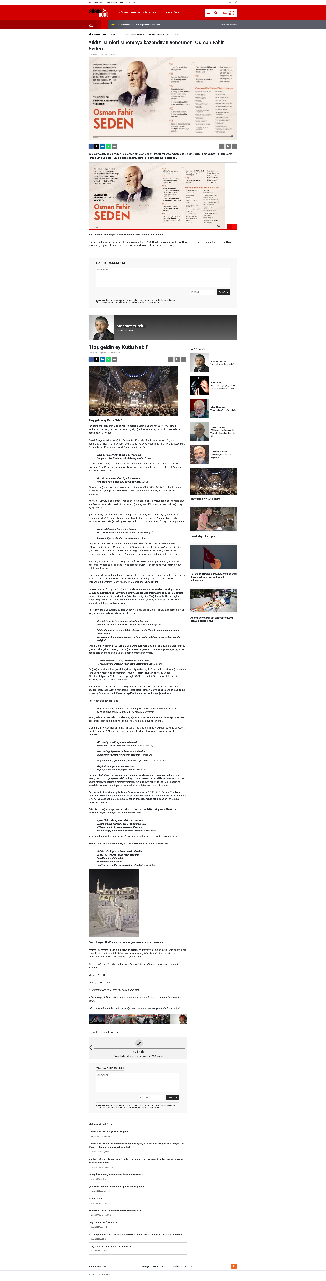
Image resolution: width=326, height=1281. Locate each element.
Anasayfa (96, 34)
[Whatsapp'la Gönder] (108, 146)
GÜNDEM (123, 12)
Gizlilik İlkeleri (176, 1266)
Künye (155, 1266)
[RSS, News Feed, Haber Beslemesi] (234, 1266)
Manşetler (98, 3)
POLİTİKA (157, 12)
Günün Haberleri (111, 3)
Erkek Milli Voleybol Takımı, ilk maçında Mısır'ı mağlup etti (146, 25)
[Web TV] (230, 2)
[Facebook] (91, 146)
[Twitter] (96, 146)
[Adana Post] (101, 12)
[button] (221, 146)
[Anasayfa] (90, 3)
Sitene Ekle (131, 3)
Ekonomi (135, 12)
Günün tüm (228, 25)
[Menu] (208, 12)
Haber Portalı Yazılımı (101, 1274)
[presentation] (97, 24)
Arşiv (121, 3)
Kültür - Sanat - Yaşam (112, 34)
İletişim (164, 1266)
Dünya (146, 12)
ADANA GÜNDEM (173, 12)
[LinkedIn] (102, 146)
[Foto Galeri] (236, 2)
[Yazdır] (114, 146)
